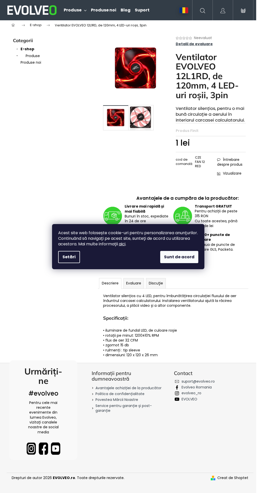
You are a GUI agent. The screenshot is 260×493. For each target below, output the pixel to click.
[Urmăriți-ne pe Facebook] (43, 448)
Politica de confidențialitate (119, 393)
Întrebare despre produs (229, 162)
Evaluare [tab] (133, 283)
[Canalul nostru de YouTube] (55, 448)
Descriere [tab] (110, 283)
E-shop (27, 49)
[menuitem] (73, 10)
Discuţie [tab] (156, 283)
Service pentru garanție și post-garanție (123, 408)
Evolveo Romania (197, 387)
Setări (69, 257)
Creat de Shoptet (232, 477)
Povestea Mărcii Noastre (116, 399)
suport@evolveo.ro (198, 381)
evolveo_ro (191, 393)
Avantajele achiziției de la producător (128, 387)
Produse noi (31, 62)
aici (122, 244)
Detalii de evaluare (194, 44)
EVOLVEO (189, 399)
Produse (33, 55)
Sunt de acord (179, 257)
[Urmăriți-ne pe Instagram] (31, 448)
